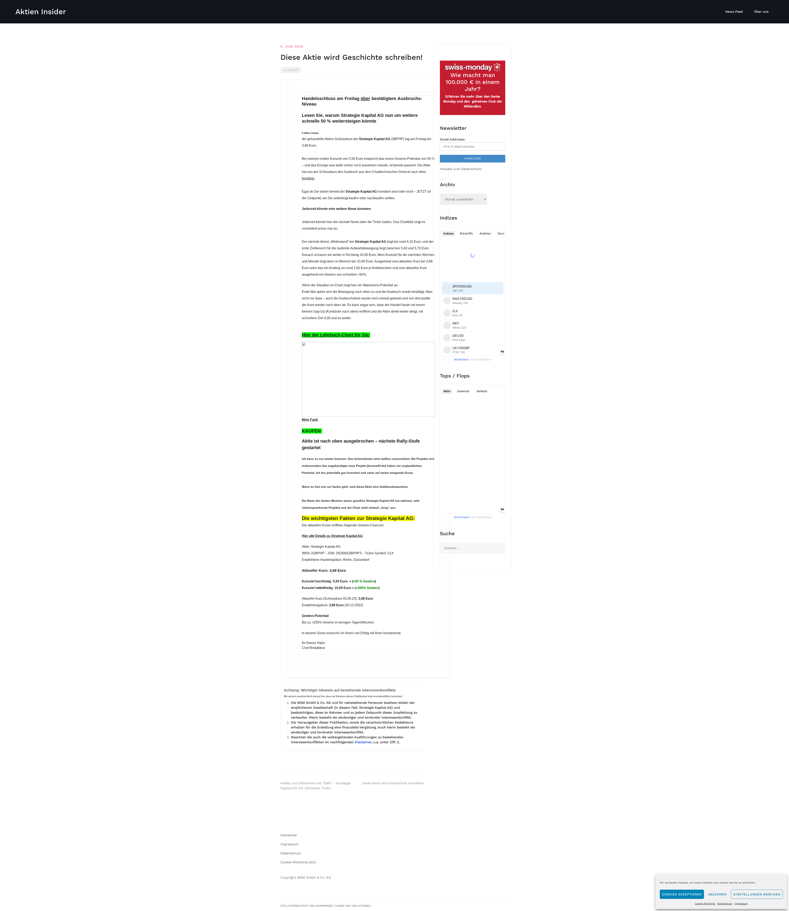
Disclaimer (363, 742)
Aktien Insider (40, 11)
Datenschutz (724, 903)
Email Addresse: (452, 139)
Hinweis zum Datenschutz (461, 169)
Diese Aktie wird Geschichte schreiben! (393, 783)
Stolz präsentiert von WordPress (306, 905)
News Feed (734, 12)
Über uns (761, 12)
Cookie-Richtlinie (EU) (298, 862)
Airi (348, 905)
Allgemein (291, 70)
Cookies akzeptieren (682, 894)
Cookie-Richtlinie (705, 903)
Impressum (741, 903)
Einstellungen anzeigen (757, 894)
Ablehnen (717, 894)
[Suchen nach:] (472, 548)
